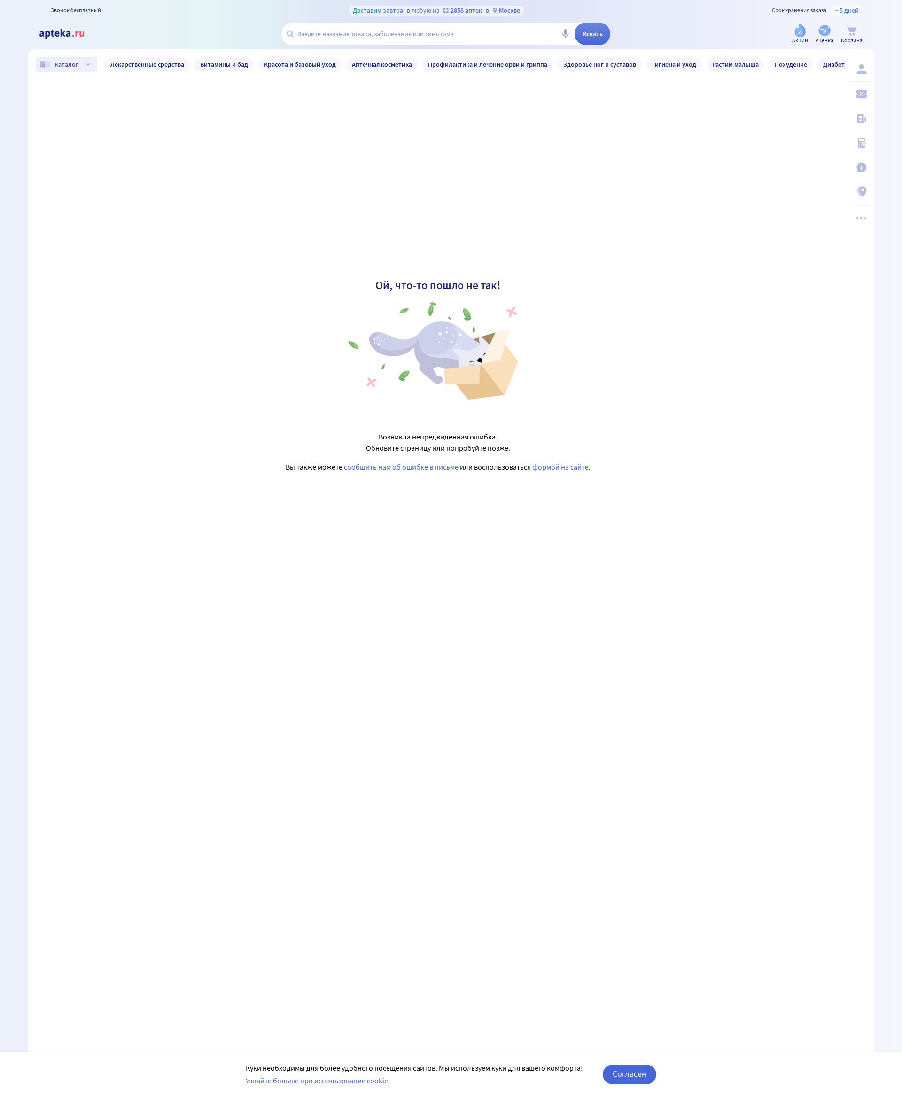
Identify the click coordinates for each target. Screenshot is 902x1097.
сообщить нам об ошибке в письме (401, 466)
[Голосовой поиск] (565, 33)
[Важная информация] (861, 167)
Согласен (629, 1073)
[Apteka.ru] (69, 33)
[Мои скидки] (861, 94)
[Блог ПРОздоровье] (861, 118)
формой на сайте (560, 466)
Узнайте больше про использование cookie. (318, 1080)
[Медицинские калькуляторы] (861, 143)
